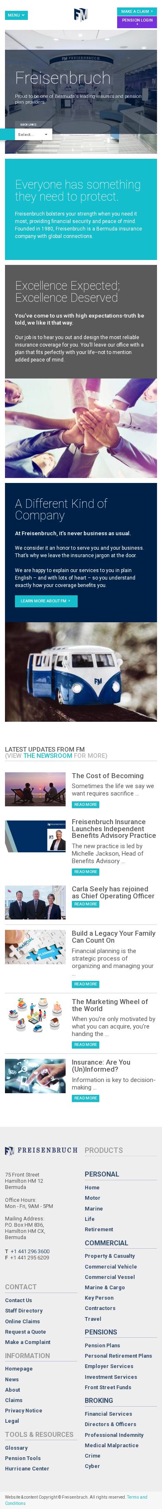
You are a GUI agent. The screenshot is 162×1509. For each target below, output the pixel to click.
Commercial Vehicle (111, 1267)
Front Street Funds (108, 1387)
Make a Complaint (27, 1342)
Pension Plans (102, 1346)
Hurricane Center (27, 1469)
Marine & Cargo (105, 1288)
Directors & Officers (110, 1424)
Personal (102, 1174)
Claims (13, 1400)
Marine (94, 1209)
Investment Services (111, 1377)
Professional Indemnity (114, 1435)
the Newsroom (47, 755)
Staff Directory (23, 1311)
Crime (93, 1456)
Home (92, 1188)
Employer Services (109, 1366)
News (12, 1380)
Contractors (100, 1308)
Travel (93, 1319)
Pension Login (137, 20)
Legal (12, 1421)
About (12, 1390)
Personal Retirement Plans (118, 1356)
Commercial (106, 1243)
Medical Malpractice (112, 1445)
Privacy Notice (23, 1411)
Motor (93, 1198)
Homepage (19, 1369)
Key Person (99, 1298)
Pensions (101, 1332)
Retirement (99, 1229)
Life (90, 1219)
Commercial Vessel (110, 1277)
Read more (85, 804)
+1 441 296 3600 (30, 1251)
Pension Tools (23, 1458)
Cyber (92, 1466)
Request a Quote (25, 1332)
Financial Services (108, 1414)
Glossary (16, 1448)
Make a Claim (135, 11)
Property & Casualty (110, 1256)
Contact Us (18, 1300)
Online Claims (22, 1322)
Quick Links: (28, 124)
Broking (99, 1401)
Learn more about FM (44, 601)
